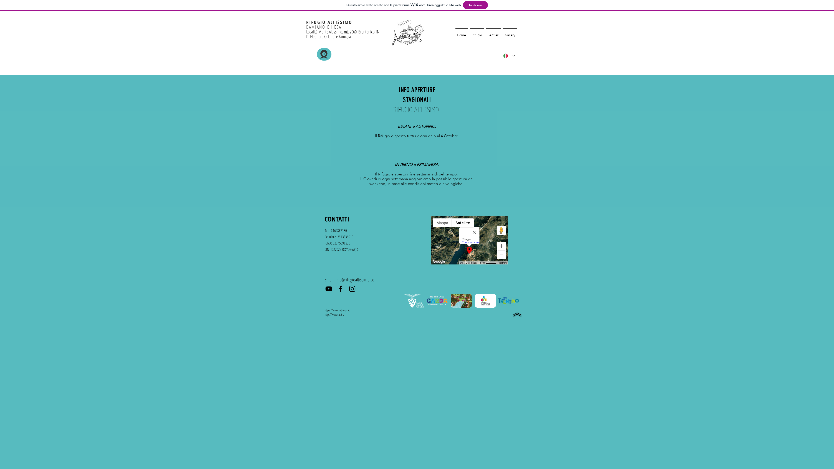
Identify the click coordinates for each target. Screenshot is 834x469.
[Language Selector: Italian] (509, 56)
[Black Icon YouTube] (329, 289)
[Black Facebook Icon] (340, 289)
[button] (477, 33)
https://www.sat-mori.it (337, 310)
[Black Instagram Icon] (352, 289)
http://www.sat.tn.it (335, 314)
